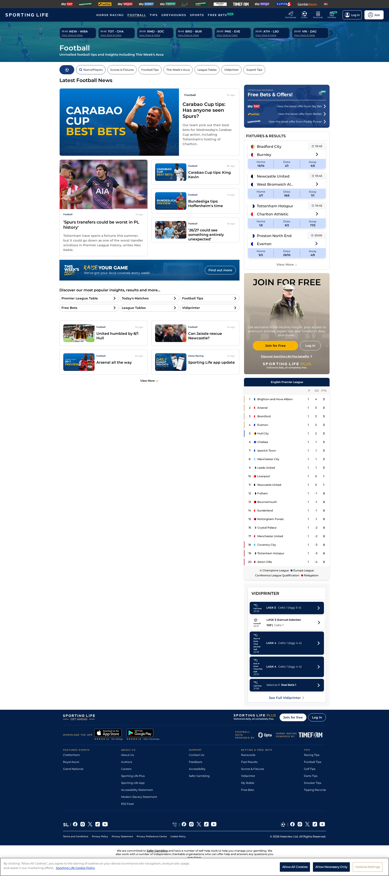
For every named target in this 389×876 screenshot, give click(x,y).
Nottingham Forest (270, 519)
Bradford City (269, 146)
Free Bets (247, 790)
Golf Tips (309, 769)
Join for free (293, 717)
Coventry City (266, 544)
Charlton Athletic (272, 214)
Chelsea (262, 442)
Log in (317, 717)
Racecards (248, 755)
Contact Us (196, 755)
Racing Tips (311, 755)
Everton (264, 244)
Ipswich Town (266, 450)
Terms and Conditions (75, 836)
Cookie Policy (178, 836)
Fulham (262, 493)
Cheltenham (71, 755)
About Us (127, 755)
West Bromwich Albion (275, 184)
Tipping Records (315, 790)
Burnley (264, 155)
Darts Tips (310, 776)
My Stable (247, 783)
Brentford (264, 416)
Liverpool (263, 476)
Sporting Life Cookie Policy (75, 867)
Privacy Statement (122, 836)
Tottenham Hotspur (275, 206)
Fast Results (249, 762)
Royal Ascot (71, 762)
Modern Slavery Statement (139, 796)
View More (285, 264)
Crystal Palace (266, 527)
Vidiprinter (248, 776)
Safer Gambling (199, 776)
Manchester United (270, 536)
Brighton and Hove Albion (275, 399)
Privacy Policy (100, 836)
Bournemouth (267, 502)
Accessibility (197, 769)
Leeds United (266, 467)
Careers (126, 769)
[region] (194, 867)
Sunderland (265, 510)
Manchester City (268, 459)
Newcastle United (273, 176)
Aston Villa (264, 561)
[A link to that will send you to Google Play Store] (143, 735)
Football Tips (312, 762)
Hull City (263, 433)
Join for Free (275, 346)
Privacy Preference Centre (152, 836)
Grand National (73, 769)
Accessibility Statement (137, 790)
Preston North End (274, 236)
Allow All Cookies (295, 866)
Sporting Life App (133, 783)
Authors (126, 762)
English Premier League (287, 382)
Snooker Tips (312, 783)
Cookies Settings (367, 866)
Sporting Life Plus (133, 776)
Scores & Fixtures (252, 769)
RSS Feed (127, 803)
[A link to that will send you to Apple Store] (108, 735)
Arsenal (262, 407)
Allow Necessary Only (331, 866)
